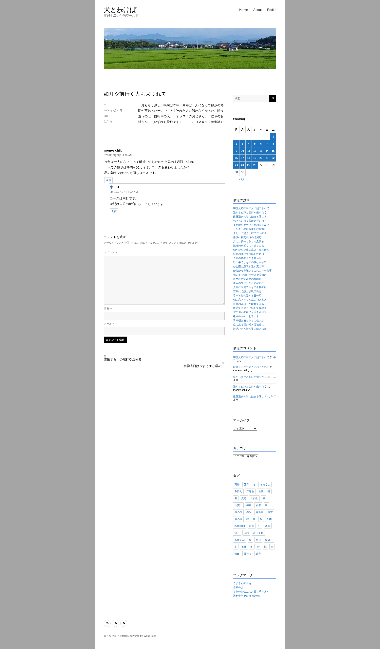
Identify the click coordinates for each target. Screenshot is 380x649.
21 (267, 158)
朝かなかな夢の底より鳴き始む (251, 249)
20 (260, 158)
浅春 (267, 526)
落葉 (243, 546)
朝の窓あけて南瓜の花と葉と (250, 299)
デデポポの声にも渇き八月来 (250, 312)
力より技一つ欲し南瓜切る (248, 241)
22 (273, 158)
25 (248, 165)
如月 (106, 121)
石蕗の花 (240, 539)
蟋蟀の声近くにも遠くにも (248, 245)
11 (248, 150)
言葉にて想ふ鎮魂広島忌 (247, 291)
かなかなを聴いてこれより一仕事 (252, 270)
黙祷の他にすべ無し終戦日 (248, 253)
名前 (108, 308)
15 (273, 150)
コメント (110, 252)
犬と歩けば (120, 10)
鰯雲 (258, 553)
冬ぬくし (265, 484)
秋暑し (269, 539)
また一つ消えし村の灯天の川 (250, 233)
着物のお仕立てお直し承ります (251, 591)
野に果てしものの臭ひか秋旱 (250, 262)
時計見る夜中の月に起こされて (251, 208)
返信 (108, 180)
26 (254, 165)
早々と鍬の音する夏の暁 (247, 295)
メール (109, 323)
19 (254, 158)
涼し (237, 532)
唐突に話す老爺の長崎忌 (247, 278)
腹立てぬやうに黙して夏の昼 (250, 307)
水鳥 (251, 526)
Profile (271, 9)
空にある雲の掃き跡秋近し (248, 324)
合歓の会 (238, 587)
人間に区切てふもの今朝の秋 (250, 287)
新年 (258, 505)
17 (242, 158)
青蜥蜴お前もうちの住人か (248, 320)
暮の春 (238, 519)
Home (243, 9)
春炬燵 (259, 512)
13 (260, 150)
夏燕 (243, 498)
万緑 (237, 484)
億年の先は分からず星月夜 (248, 283)
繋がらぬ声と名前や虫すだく (250, 212)
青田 (237, 553)
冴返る (250, 491)
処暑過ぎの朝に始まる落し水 (250, 216)
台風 (260, 491)
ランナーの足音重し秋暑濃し (250, 229)
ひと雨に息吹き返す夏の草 (248, 266)
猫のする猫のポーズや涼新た (250, 274)
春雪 (270, 512)
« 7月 (242, 179)
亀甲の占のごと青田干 (246, 316)
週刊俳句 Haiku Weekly (246, 595)
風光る (248, 553)
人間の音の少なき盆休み (247, 258)
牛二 (106, 104)
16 (236, 158)
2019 (106, 116)
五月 (246, 484)
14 (267, 150)
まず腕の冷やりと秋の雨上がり (251, 224)
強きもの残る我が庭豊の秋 (248, 220)
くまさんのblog (242, 583)
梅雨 (269, 519)
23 (236, 165)
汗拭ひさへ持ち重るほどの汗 (250, 328)
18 (248, 158)
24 (242, 165)
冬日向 (238, 491)
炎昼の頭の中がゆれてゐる (248, 303)
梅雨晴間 (240, 526)
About (257, 9)
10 (242, 150)
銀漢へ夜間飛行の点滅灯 (247, 237)
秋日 (258, 539)
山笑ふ (238, 505)
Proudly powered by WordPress (138, 635)
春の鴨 (238, 512)
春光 (249, 512)
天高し (254, 498)
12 (254, 150)
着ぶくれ (258, 532)
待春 (249, 505)
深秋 (246, 532)
